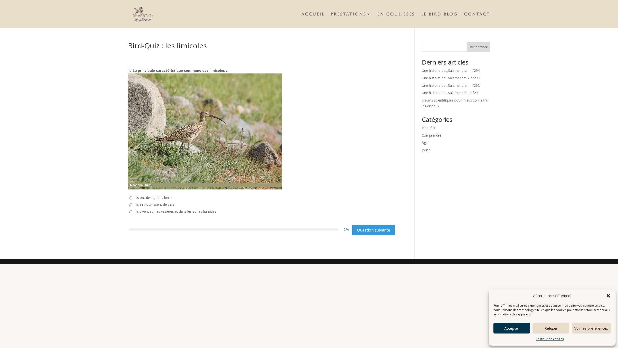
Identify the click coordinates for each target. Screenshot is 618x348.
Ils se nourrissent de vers (154, 204)
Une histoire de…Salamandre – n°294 (451, 70)
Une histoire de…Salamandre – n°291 (451, 92)
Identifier (428, 127)
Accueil (313, 14)
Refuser (551, 328)
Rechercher (478, 47)
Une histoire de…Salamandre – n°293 (451, 78)
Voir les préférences (591, 328)
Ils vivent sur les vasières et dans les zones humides (175, 211)
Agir (425, 142)
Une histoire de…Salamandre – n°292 (451, 85)
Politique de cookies (550, 339)
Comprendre (431, 135)
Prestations (348, 14)
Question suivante (373, 230)
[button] (608, 295)
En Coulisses (396, 14)
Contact (477, 14)
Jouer (426, 150)
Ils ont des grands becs (153, 197)
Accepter (511, 328)
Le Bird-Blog (439, 14)
